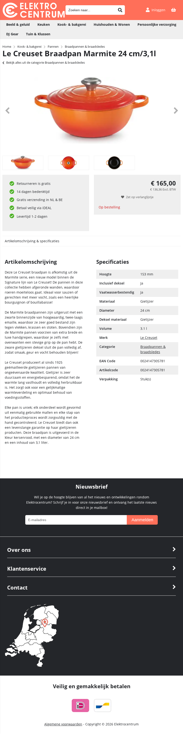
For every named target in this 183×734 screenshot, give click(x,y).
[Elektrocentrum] (33, 16)
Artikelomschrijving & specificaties (32, 241)
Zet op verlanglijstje (139, 197)
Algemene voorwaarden (63, 724)
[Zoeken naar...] (120, 10)
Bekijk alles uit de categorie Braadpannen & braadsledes (45, 62)
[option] (91, 110)
